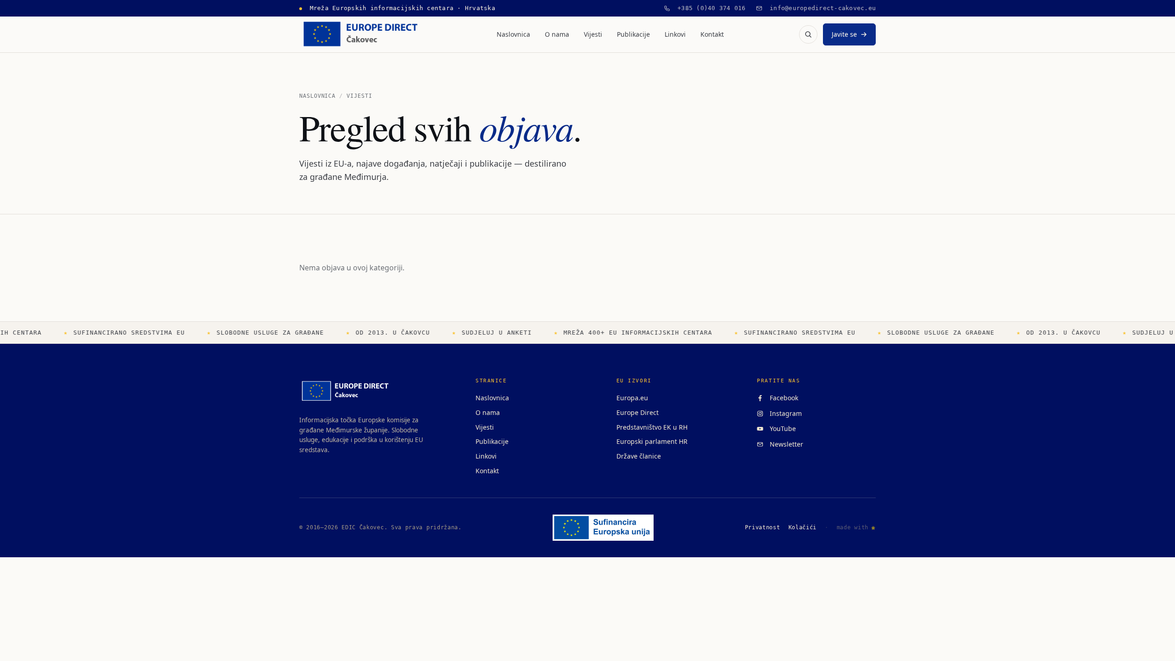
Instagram (784, 413)
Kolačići (803, 527)
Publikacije (633, 34)
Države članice (638, 456)
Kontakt (712, 34)
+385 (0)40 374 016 (708, 8)
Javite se (844, 34)
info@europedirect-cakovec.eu (819, 8)
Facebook (782, 397)
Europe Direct (637, 412)
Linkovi (675, 34)
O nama (557, 34)
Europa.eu (632, 397)
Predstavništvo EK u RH (652, 427)
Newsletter (784, 444)
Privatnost (762, 527)
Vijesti (593, 34)
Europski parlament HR (652, 441)
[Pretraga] (808, 34)
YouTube (781, 428)
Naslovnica (513, 34)
